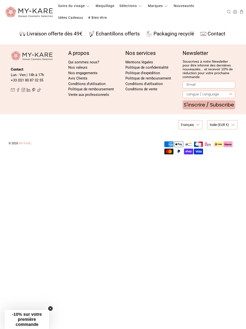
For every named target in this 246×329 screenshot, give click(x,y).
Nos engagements (83, 73)
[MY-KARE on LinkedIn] (28, 91)
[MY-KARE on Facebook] (18, 91)
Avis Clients (77, 78)
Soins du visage (71, 6)
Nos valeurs (77, 67)
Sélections (128, 6)
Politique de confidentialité (146, 67)
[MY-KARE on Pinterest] (34, 91)
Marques (155, 6)
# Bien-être (97, 18)
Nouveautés (184, 6)
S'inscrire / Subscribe (209, 104)
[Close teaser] (50, 308)
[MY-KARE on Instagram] (23, 91)
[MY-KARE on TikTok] (39, 91)
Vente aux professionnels (88, 94)
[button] (27, 319)
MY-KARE (25, 143)
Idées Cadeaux (70, 18)
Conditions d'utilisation (86, 84)
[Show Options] (230, 94)
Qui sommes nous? (83, 62)
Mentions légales (139, 62)
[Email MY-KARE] (13, 91)
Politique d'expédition (142, 73)
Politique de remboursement (91, 89)
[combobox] (207, 94)
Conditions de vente (141, 89)
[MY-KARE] (29, 11)
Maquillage (105, 6)
